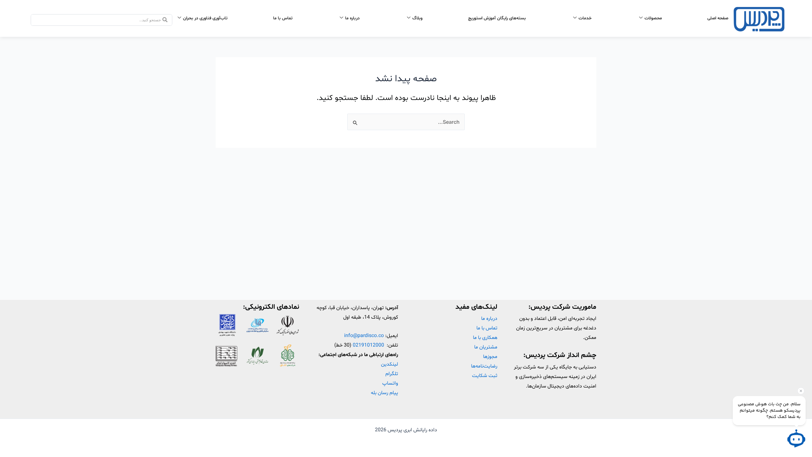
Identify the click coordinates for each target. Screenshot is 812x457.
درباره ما (352, 18)
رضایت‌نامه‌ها (484, 366)
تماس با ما (282, 18)
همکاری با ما (485, 337)
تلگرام (391, 373)
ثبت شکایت (484, 375)
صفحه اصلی (717, 18)
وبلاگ (417, 18)
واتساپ (390, 383)
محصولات (653, 18)
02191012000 (368, 345)
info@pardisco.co (364, 335)
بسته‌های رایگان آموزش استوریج (497, 18)
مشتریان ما (485, 347)
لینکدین (389, 364)
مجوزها (490, 356)
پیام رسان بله (384, 392)
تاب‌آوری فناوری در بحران (205, 18)
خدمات (585, 18)
